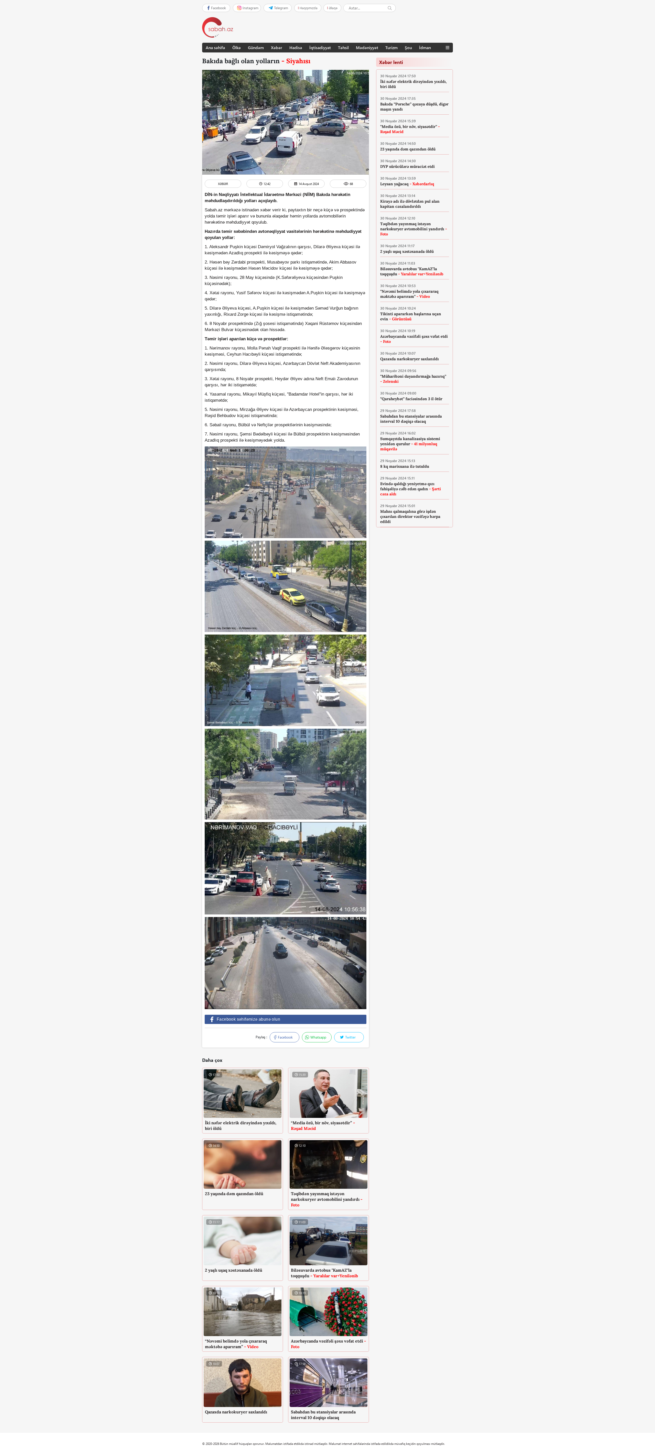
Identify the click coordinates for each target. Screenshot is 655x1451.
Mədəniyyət (367, 47)
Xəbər (276, 47)
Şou (408, 47)
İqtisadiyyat (320, 47)
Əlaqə (333, 8)
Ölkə (236, 47)
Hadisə (295, 47)
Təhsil (343, 47)
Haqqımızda (309, 8)
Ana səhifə (215, 47)
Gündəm (256, 47)
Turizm (391, 47)
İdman (425, 47)
